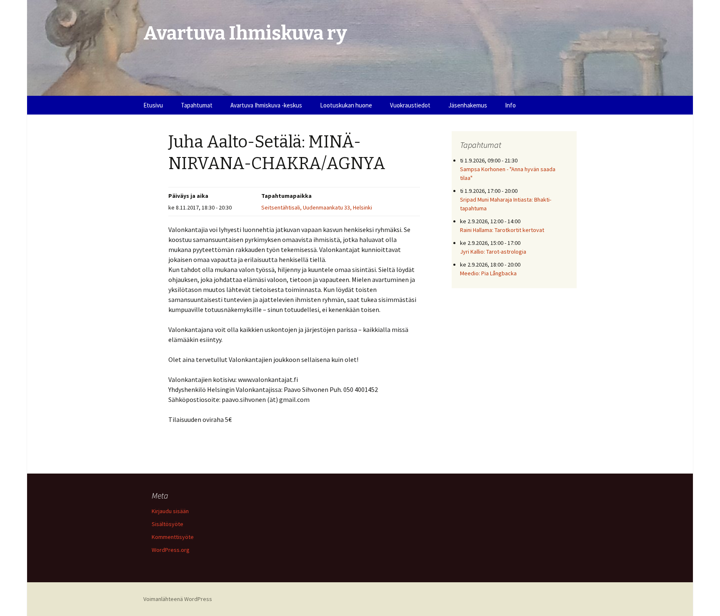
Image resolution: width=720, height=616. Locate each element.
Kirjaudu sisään (170, 511)
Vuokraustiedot (410, 105)
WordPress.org (171, 550)
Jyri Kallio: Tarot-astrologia (493, 251)
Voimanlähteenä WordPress (177, 599)
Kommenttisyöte (173, 537)
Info (510, 105)
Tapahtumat (196, 105)
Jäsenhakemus (467, 105)
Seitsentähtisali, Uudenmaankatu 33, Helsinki (316, 207)
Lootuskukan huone (346, 105)
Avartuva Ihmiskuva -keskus (266, 105)
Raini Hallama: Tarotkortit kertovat (502, 230)
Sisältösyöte (167, 524)
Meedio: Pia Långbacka (488, 273)
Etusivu (153, 105)
